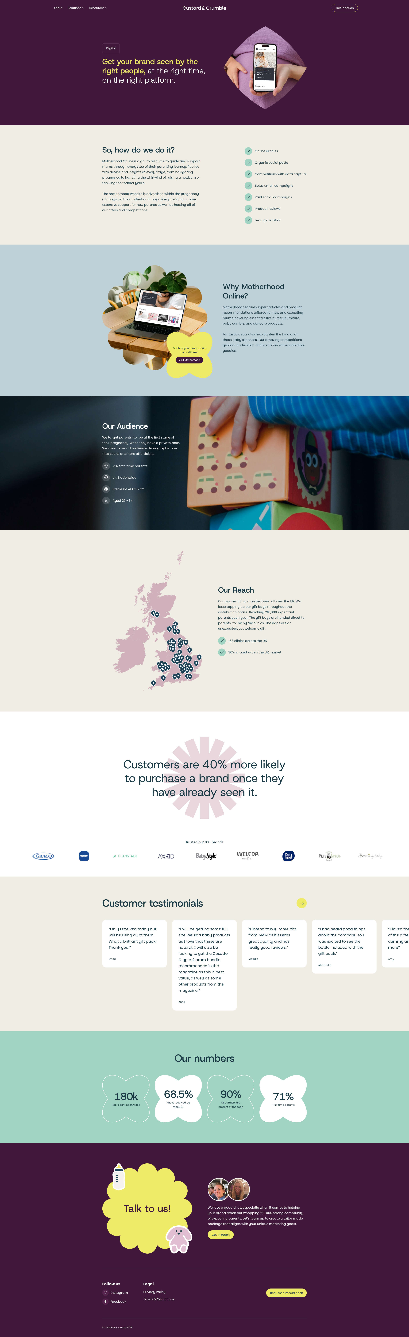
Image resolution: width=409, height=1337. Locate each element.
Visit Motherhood (189, 360)
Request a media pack (286, 1293)
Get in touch (345, 8)
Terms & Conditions (158, 1299)
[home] (204, 8)
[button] (76, 8)
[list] (204, 965)
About (58, 8)
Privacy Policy (154, 1292)
